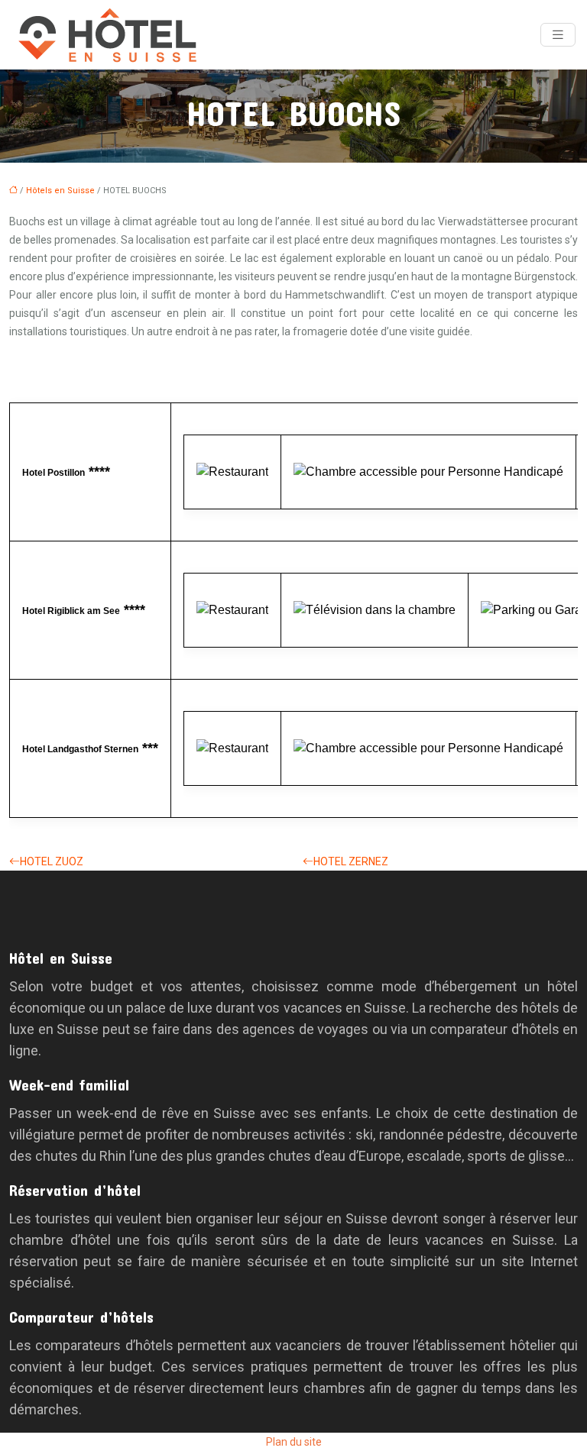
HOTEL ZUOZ (51, 861)
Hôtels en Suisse (60, 191)
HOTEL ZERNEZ (350, 861)
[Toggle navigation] (558, 35)
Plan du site (294, 1442)
